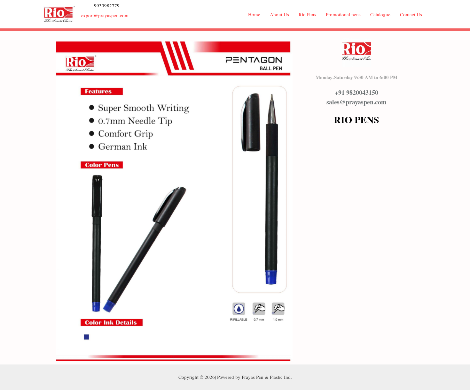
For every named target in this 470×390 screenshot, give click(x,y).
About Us (279, 14)
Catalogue (380, 14)
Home (254, 14)
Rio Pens (307, 14)
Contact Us (411, 14)
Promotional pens (343, 14)
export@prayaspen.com (105, 15)
